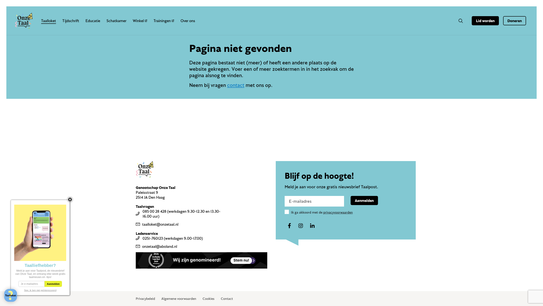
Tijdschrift (70, 20)
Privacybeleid (145, 298)
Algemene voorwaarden (178, 298)
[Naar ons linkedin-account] (312, 226)
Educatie (92, 20)
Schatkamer (116, 20)
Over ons (188, 20)
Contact (227, 298)
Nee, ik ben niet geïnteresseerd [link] (40, 290)
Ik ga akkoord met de (322, 212)
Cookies (208, 298)
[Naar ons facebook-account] (289, 226)
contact (235, 85)
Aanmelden (364, 200)
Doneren (514, 20)
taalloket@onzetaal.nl (160, 224)
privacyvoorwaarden (338, 212)
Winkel (138, 20)
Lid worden (485, 20)
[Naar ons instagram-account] (300, 226)
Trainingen (162, 20)
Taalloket (48, 20)
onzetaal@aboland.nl (159, 246)
